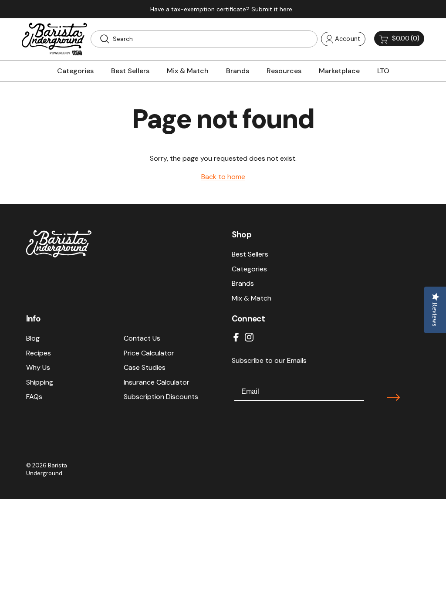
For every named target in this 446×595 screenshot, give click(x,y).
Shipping (39, 382)
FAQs (34, 396)
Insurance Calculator (156, 382)
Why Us (38, 367)
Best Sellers (250, 254)
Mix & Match (251, 298)
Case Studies (145, 367)
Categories (249, 269)
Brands (243, 283)
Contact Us (142, 338)
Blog (33, 338)
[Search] (104, 39)
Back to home (223, 176)
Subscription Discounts (161, 396)
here (286, 9)
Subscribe (393, 397)
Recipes (38, 353)
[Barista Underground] (54, 39)
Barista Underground (46, 469)
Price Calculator (149, 353)
